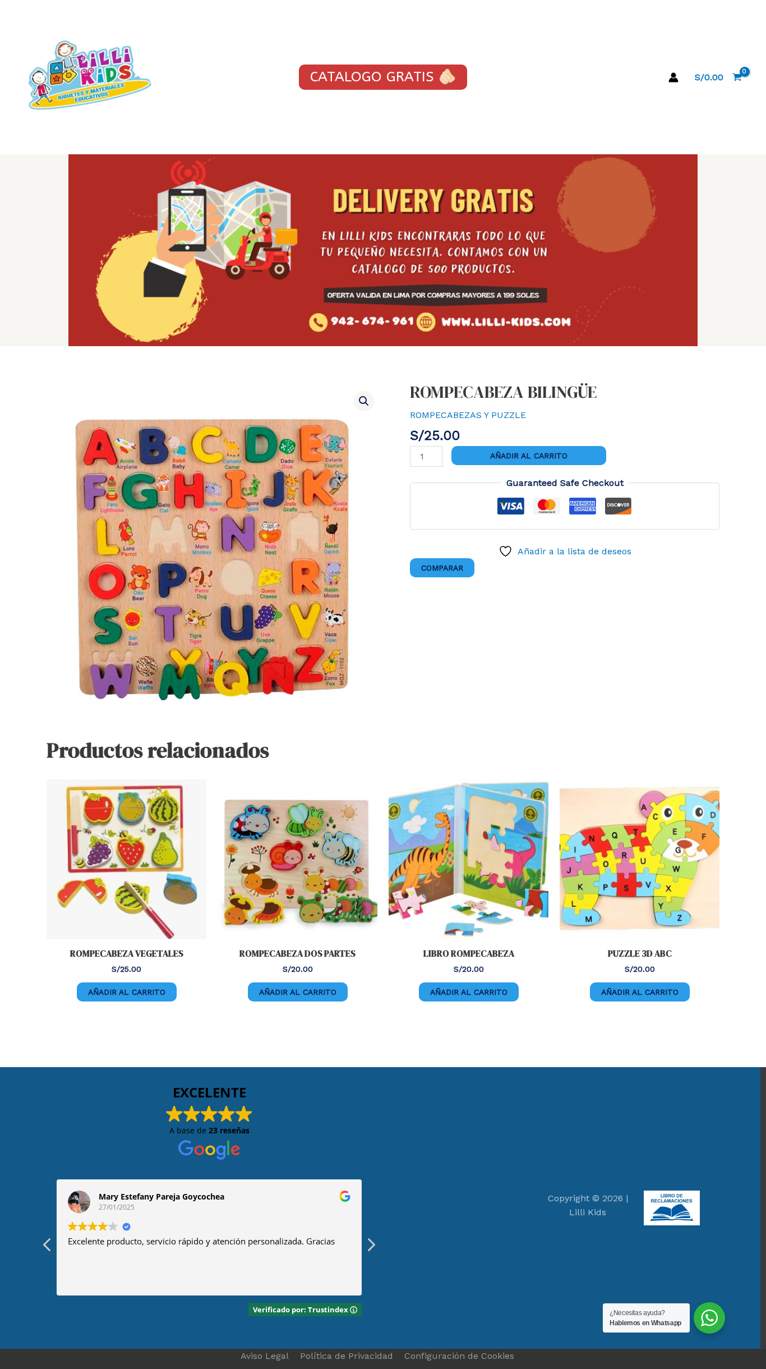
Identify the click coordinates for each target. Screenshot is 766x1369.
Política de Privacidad (346, 1355)
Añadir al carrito (528, 455)
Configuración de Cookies (459, 1355)
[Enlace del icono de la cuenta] (673, 77)
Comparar (442, 567)
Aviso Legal (265, 1355)
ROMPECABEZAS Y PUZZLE (468, 415)
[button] (364, 401)
